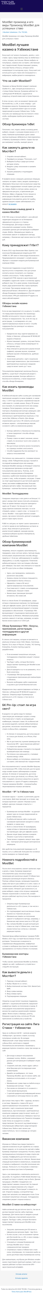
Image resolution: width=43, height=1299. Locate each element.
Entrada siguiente (21, 1278)
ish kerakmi (12, 204)
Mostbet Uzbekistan (10, 32)
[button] (21, 9)
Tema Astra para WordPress (21, 1292)
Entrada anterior (21, 1274)
